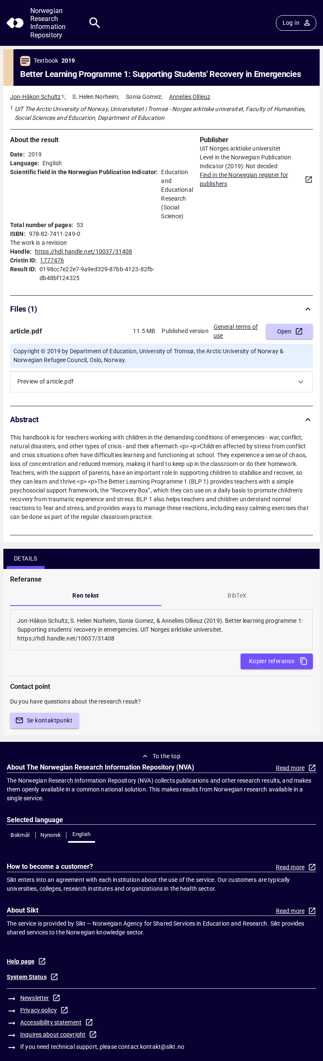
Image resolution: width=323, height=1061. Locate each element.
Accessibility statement (51, 1022)
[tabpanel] (161, 629)
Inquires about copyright (52, 1034)
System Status (27, 977)
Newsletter (34, 998)
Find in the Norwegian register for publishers (244, 179)
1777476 (52, 260)
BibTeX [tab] (237, 595)
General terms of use (236, 331)
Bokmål (20, 835)
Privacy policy (38, 1010)
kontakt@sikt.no (162, 1046)
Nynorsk (50, 835)
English (81, 834)
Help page (20, 961)
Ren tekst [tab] (85, 595)
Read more (290, 768)
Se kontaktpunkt (49, 720)
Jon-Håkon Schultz (35, 96)
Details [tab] (25, 558)
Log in (291, 22)
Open (284, 331)
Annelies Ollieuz (189, 96)
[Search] (95, 23)
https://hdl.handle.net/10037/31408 (83, 251)
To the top (166, 756)
